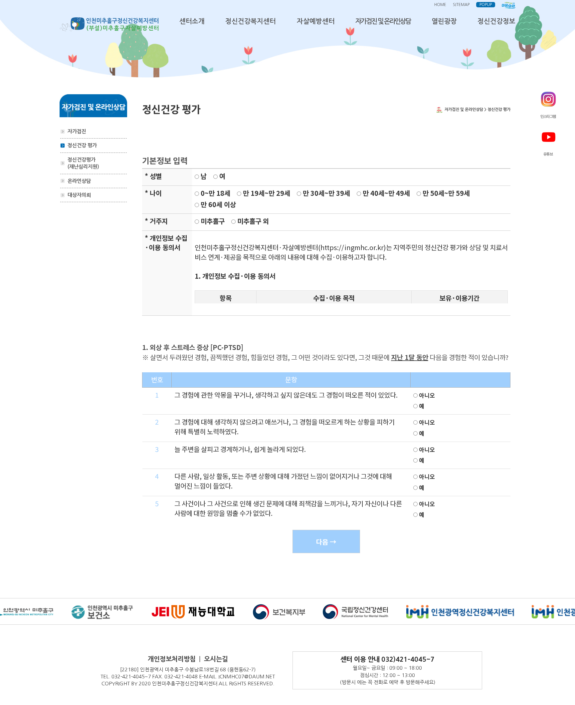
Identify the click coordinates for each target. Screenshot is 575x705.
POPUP (485, 5)
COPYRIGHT (115, 683)
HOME (440, 5)
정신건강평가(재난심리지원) (83, 163)
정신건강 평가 (82, 145)
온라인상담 (79, 180)
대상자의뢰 (79, 194)
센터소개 (192, 21)
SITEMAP (461, 5)
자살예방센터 (316, 21)
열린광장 (444, 21)
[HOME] (109, 24)
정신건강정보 (496, 21)
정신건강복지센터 (250, 21)
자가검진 (77, 131)
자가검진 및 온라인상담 (383, 21)
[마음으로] (508, 5)
